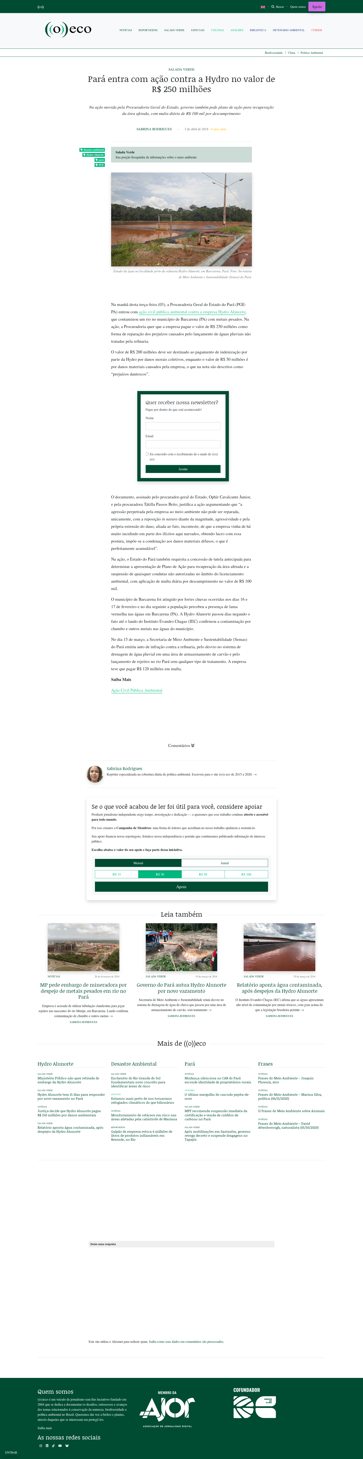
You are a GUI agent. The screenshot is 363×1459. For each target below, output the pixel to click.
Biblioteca (258, 30)
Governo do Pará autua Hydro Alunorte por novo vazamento (181, 987)
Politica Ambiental (312, 53)
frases (265, 1063)
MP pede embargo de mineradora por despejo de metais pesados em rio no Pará (83, 990)
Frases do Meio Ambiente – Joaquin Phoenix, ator (286, 1080)
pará (101, 160)
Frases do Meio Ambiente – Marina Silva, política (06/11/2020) (290, 1096)
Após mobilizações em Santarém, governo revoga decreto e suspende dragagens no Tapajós (217, 1135)
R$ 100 (246, 874)
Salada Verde (174, 30)
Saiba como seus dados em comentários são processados (186, 1341)
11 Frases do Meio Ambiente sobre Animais (291, 1110)
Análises (236, 30)
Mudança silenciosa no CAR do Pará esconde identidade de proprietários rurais (218, 1080)
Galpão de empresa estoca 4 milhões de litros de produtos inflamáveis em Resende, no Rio (141, 1135)
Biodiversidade (274, 53)
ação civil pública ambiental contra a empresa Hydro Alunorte (192, 312)
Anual (225, 863)
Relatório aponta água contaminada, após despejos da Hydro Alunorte (279, 987)
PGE (101, 165)
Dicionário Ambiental (289, 30)
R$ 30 (160, 874)
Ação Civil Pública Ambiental (136, 690)
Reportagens (148, 30)
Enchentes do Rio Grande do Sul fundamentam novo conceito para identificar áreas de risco (138, 1082)
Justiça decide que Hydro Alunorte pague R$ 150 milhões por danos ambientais (69, 1112)
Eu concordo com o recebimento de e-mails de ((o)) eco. (184, 456)
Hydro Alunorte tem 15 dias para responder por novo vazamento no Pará (71, 1096)
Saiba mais (45, 1428)
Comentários (179, 745)
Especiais (197, 30)
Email (149, 436)
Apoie (317, 6)
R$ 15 (117, 874)
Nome (150, 418)
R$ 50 (203, 874)
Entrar (11, 1452)
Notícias (126, 30)
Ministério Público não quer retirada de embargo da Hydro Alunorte (68, 1080)
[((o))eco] (69, 30)
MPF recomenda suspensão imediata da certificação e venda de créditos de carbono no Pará (216, 1114)
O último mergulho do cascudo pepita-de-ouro (217, 1096)
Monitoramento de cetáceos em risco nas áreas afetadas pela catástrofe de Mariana (144, 1117)
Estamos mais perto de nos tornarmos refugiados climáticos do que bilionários (143, 1100)
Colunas (217, 30)
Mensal (138, 863)
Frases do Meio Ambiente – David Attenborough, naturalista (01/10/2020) (288, 1125)
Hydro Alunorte (95, 155)
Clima (291, 53)
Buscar (279, 7)
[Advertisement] (291, 548)
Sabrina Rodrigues (154, 129)
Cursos (317, 30)
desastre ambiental (94, 149)
